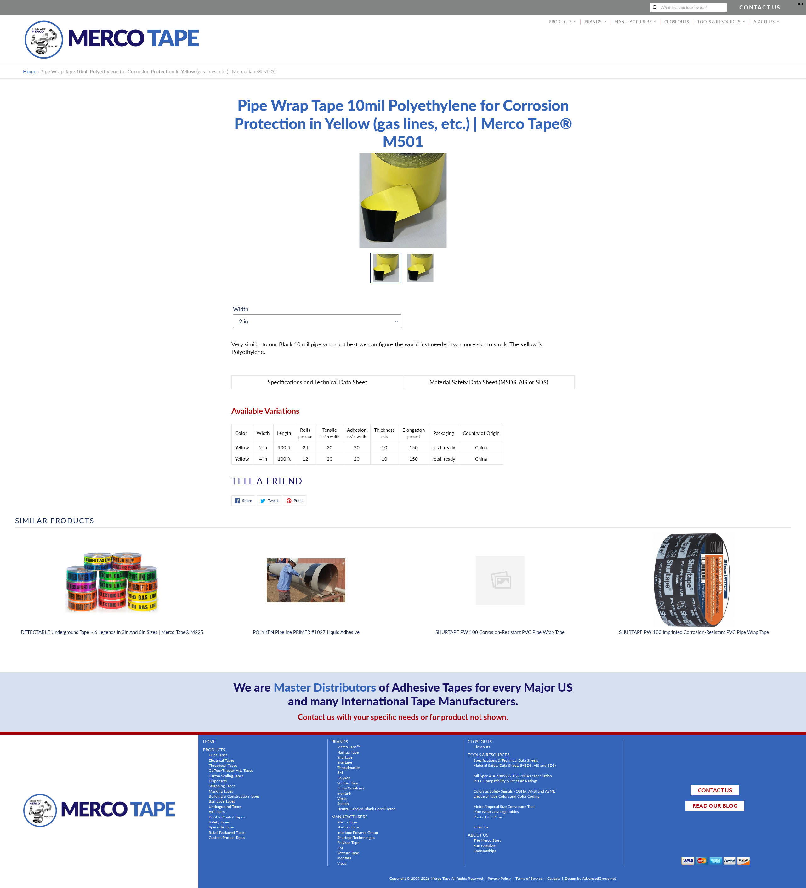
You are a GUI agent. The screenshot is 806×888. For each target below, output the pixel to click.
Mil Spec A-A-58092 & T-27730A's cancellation (513, 775)
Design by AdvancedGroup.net (590, 878)
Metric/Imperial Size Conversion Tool (504, 806)
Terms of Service (528, 878)
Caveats (553, 878)
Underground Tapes (225, 806)
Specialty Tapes (221, 827)
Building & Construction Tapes (234, 796)
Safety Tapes (219, 822)
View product (112, 586)
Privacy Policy (499, 878)
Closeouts (482, 746)
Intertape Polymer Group (357, 832)
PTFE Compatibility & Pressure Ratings (505, 780)
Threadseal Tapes (223, 765)
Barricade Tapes (222, 801)
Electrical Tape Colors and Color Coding (506, 796)
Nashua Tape (348, 752)
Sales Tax (481, 827)
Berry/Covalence (351, 788)
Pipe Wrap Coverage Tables (496, 811)
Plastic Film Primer (489, 817)
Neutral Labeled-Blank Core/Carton (366, 808)
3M (340, 772)
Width (240, 308)
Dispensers (218, 780)
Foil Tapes (217, 811)
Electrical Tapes (221, 760)
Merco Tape (347, 822)
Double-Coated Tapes (227, 817)
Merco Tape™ (348, 746)
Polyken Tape (348, 842)
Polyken (343, 778)
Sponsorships (485, 850)
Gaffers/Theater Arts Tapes (231, 770)
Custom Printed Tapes (227, 837)
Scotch (343, 803)
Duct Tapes (218, 755)
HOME (209, 741)
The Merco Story (487, 840)
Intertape (344, 762)
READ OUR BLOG (715, 805)
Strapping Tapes (222, 785)
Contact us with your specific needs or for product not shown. (403, 716)
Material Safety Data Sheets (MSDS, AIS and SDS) (515, 765)
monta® (344, 793)
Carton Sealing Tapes (226, 775)
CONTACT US (715, 790)
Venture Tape (348, 783)
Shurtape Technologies (356, 837)
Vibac (342, 798)
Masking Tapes (221, 791)
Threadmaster (348, 767)
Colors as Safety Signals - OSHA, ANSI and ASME (514, 791)
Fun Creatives (485, 845)
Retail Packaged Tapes (227, 832)
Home (29, 71)
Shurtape (344, 757)
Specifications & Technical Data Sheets (506, 760)
